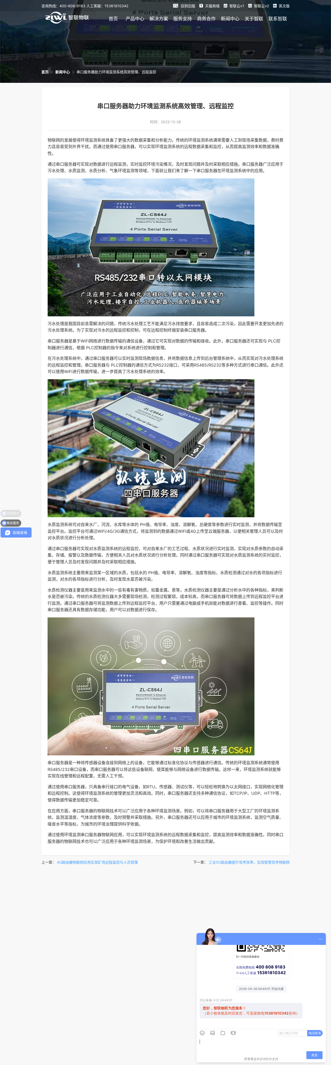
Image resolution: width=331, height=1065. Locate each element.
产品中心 (135, 18)
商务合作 (206, 18)
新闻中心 (230, 18)
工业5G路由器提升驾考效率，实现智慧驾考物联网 (249, 862)
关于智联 (254, 18)
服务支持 (182, 18)
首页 (113, 18)
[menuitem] (113, 18)
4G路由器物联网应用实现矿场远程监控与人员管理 (97, 862)
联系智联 (277, 18)
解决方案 (158, 18)
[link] (45, 72)
